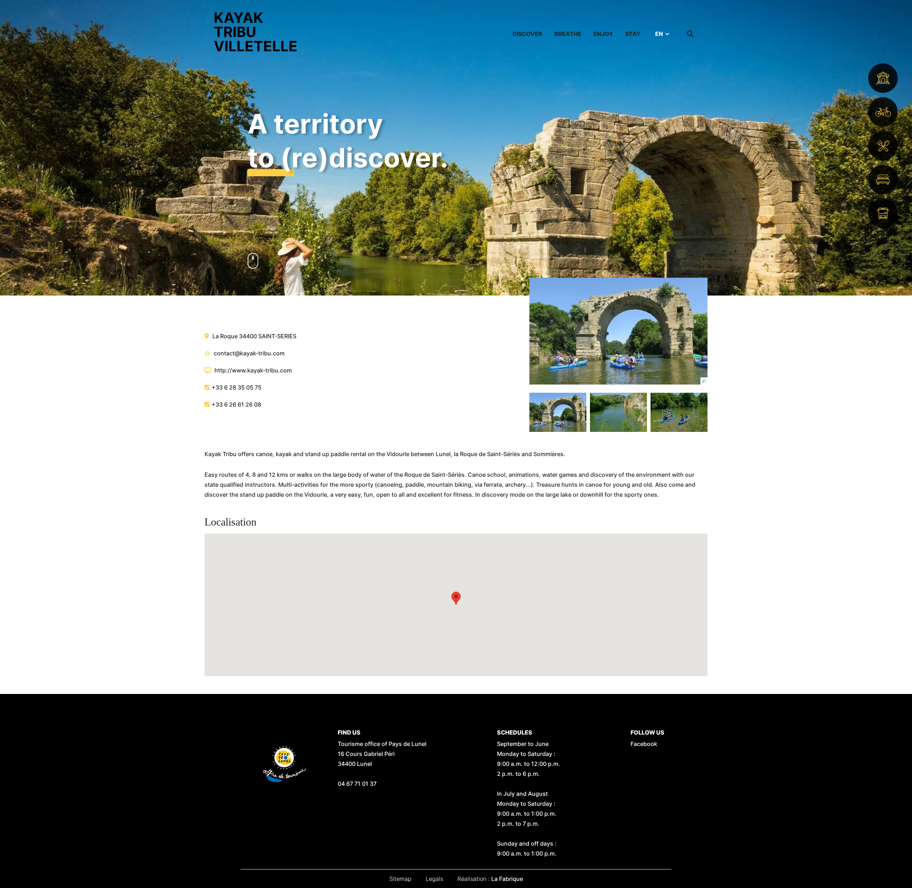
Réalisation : (490, 878)
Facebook (644, 743)
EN (659, 33)
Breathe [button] (567, 33)
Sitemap (400, 878)
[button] (618, 331)
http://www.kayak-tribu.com (253, 370)
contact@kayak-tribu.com (249, 353)
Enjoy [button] (603, 33)
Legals (434, 878)
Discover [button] (527, 33)
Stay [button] (633, 33)
